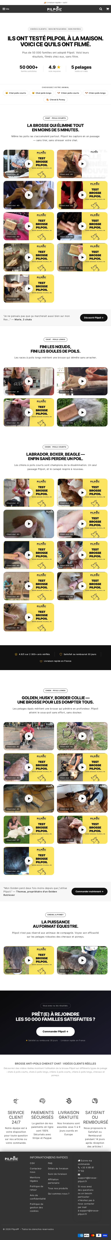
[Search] (101, 9)
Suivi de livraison (57, 1174)
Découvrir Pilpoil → (93, 317)
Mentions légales (35, 1179)
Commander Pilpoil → (55, 1031)
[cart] (107, 9)
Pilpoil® (15, 1229)
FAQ (50, 1163)
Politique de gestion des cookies (36, 1207)
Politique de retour (36, 1188)
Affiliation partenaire (54, 1181)
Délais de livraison (58, 1168)
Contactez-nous (36, 1170)
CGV (32, 1163)
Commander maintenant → (89, 891)
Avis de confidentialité (37, 1197)
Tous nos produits (58, 1188)
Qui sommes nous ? (59, 1193)
